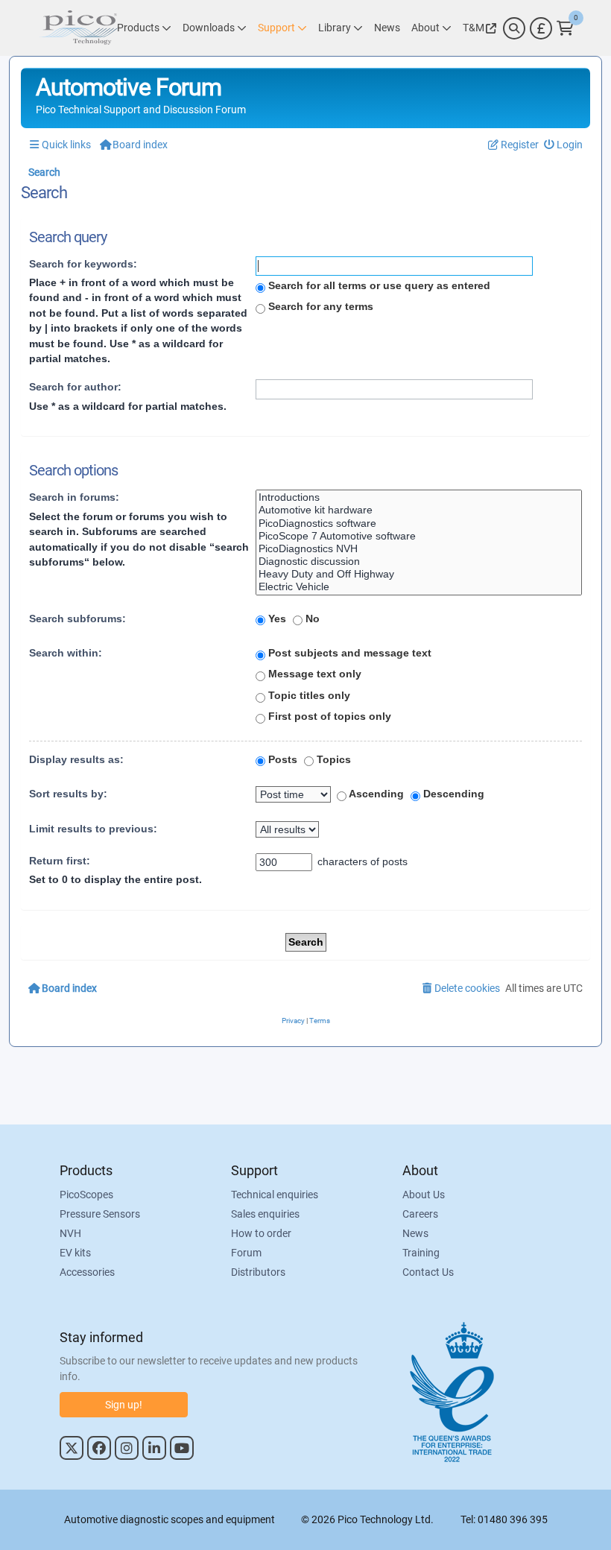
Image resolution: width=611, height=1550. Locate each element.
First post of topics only (328, 716)
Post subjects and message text (348, 653)
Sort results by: (68, 794)
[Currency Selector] (541, 28)
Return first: (59, 861)
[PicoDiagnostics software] (418, 523)
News (415, 1233)
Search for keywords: (83, 264)
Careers (420, 1214)
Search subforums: (77, 618)
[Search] (514, 28)
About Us (423, 1195)
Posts (281, 759)
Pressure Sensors (100, 1214)
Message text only (313, 674)
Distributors (258, 1272)
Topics (332, 759)
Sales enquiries (265, 1214)
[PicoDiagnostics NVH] (418, 548)
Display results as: (76, 759)
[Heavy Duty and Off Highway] (418, 574)
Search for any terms (319, 306)
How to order (261, 1233)
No (311, 618)
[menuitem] (563, 144)
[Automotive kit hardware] (418, 510)
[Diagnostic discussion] (418, 561)
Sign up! (123, 1405)
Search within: (65, 653)
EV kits (75, 1253)
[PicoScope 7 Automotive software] (418, 536)
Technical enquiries (274, 1195)
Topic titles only (307, 695)
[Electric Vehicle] (418, 587)
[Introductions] (418, 497)
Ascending (375, 794)
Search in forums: (74, 497)
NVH (70, 1233)
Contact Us (428, 1272)
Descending (452, 794)
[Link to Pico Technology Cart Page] (565, 28)
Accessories (87, 1272)
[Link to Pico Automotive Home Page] (78, 28)
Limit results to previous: (93, 829)
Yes (275, 618)
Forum (246, 1253)
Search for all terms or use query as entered (377, 285)
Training (421, 1253)
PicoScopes (86, 1195)
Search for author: (75, 387)
